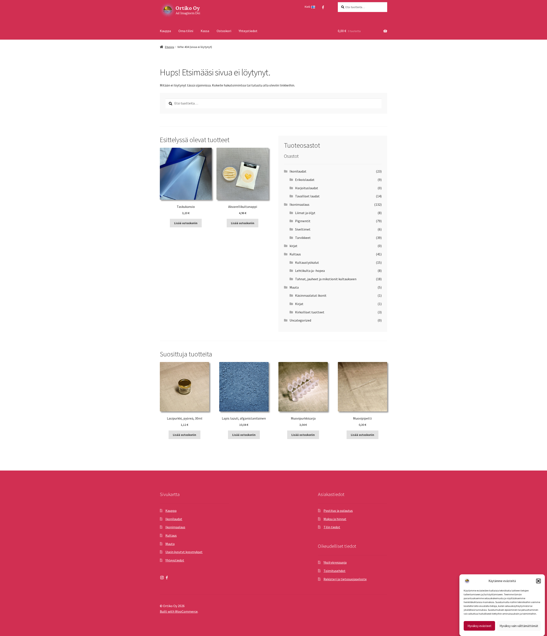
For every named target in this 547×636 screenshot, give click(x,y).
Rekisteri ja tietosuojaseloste (345, 579)
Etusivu (169, 47)
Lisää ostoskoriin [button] (185, 223)
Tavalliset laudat (307, 196)
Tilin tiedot (331, 527)
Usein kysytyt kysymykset (184, 552)
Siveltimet (302, 229)
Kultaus (295, 254)
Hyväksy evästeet (479, 626)
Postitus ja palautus (338, 510)
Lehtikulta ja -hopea (310, 270)
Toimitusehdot (334, 571)
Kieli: (308, 7)
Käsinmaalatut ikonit (310, 295)
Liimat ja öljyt (305, 213)
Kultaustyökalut (307, 262)
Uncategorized (300, 320)
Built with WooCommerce (179, 611)
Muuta (294, 287)
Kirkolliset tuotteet (309, 312)
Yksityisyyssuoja (335, 562)
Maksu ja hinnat (334, 519)
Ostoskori (224, 31)
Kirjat (299, 304)
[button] (538, 581)
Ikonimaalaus (299, 204)
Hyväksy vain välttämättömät (519, 626)
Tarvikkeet (303, 237)
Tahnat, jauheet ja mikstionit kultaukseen (325, 279)
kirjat (293, 246)
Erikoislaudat (305, 179)
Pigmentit (302, 221)
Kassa (205, 31)
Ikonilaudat (298, 171)
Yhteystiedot (248, 31)
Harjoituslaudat (306, 188)
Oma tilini (185, 31)
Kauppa (165, 31)
